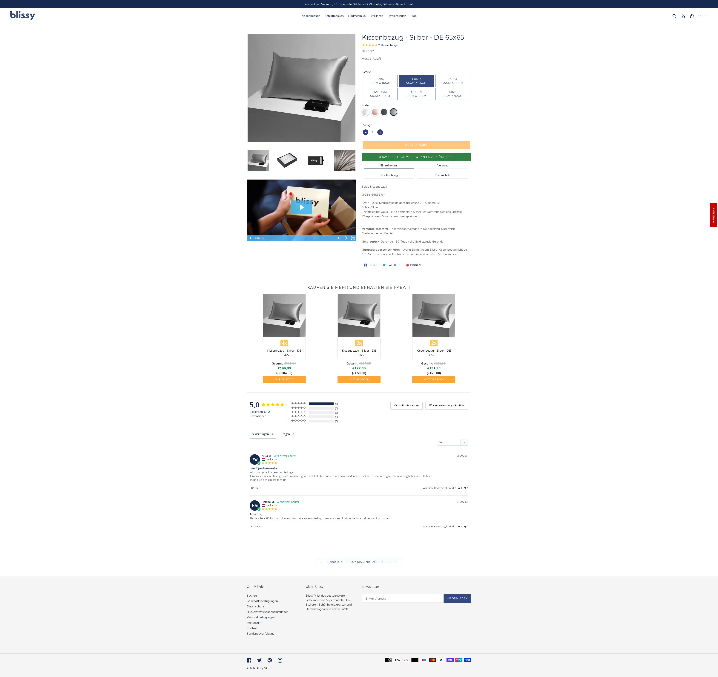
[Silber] (393, 112)
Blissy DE (262, 668)
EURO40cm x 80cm (452, 81)
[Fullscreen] (352, 238)
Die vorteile (443, 175)
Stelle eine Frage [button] (408, 405)
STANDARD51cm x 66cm (380, 94)
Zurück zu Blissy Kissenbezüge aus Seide (362, 562)
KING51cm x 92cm (453, 94)
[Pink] (375, 112)
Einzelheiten (388, 165)
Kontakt (252, 628)
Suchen (252, 595)
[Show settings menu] (345, 238)
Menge (367, 125)
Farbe (365, 105)
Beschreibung (389, 175)
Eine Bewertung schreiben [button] (448, 405)
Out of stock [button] (284, 379)
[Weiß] (365, 112)
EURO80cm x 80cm (380, 81)
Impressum (254, 622)
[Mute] (338, 238)
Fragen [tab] (285, 434)
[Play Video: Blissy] (301, 207)
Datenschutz (255, 606)
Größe (367, 72)
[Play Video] (250, 238)
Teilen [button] (257, 488)
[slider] (298, 238)
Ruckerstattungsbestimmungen (268, 612)
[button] (460, 488)
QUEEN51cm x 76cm (416, 94)
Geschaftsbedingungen (262, 601)
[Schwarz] (384, 112)
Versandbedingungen (261, 617)
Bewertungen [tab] (260, 434)
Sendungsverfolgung (260, 633)
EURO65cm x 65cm (416, 81)
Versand (442, 165)
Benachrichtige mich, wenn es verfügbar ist (416, 157)
